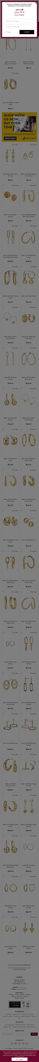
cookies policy (20, 1056)
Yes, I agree (19, 1059)
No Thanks (8, 32)
